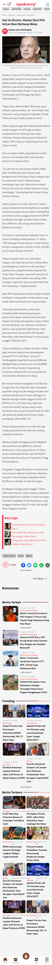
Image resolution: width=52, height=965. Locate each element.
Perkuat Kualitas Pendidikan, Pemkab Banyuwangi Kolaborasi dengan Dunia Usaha (37, 853)
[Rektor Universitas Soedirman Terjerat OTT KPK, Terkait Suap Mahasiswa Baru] (10, 660)
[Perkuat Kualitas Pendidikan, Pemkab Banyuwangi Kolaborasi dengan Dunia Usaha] (38, 833)
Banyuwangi (7, 723)
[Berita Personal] (26, 956)
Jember (29, 761)
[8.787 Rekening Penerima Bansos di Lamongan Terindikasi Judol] (14, 802)
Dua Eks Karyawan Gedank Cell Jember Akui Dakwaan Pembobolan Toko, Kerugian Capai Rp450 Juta (14, 889)
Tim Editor (38, 578)
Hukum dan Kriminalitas (25, 15)
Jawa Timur (7, 765)
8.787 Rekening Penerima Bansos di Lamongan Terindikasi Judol (13, 819)
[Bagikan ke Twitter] (29, 565)
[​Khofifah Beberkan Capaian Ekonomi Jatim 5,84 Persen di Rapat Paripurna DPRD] (14, 751)
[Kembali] (4, 4)
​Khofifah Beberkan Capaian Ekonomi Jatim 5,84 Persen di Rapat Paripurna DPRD (14, 923)
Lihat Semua (45, 701)
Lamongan (6, 811)
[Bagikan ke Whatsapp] (41, 565)
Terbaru (6, 9)
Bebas (29, 555)
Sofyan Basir (9, 555)
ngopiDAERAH (16, 9)
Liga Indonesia (32, 723)
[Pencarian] (47, 4)
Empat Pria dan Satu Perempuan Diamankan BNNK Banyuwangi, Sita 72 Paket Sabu (13, 733)
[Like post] (5, 564)
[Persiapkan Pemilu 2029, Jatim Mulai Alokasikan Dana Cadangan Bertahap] (38, 802)
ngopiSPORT (37, 9)
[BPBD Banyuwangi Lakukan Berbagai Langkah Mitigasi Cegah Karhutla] (14, 833)
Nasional (27, 9)
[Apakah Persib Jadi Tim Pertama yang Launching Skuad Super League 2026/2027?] (38, 711)
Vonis (21, 555)
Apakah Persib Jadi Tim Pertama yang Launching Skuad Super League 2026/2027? (36, 733)
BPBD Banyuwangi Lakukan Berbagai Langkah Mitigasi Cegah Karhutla (12, 852)
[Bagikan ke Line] (35, 565)
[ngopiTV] (9, 4)
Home (4, 15)
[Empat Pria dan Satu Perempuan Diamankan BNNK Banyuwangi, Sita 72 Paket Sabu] (14, 711)
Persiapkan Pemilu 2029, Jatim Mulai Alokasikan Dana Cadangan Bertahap (36, 819)
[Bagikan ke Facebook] (23, 565)
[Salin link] (47, 565)
